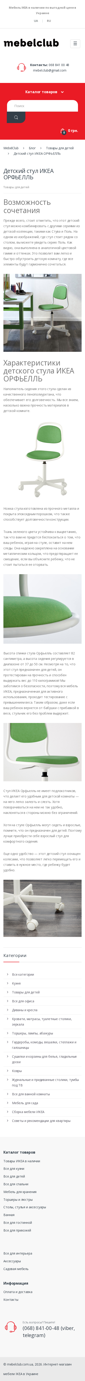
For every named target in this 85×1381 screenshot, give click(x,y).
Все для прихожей (17, 1230)
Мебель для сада (25, 1103)
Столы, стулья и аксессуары (24, 1207)
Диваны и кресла (24, 1010)
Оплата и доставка (17, 1292)
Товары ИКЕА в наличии (21, 1161)
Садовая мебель (16, 1269)
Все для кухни (13, 1168)
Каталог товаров (41, 91)
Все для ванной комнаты (31, 1094)
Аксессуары (12, 1261)
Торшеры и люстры (18, 1199)
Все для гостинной (17, 1222)
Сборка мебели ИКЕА (28, 1112)
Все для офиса (23, 1001)
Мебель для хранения (19, 1192)
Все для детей (14, 1176)
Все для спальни (15, 1184)
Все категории (23, 974)
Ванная (9, 1215)
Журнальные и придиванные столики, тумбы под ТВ (45, 1082)
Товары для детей (16, 187)
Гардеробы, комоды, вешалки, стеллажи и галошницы (44, 1045)
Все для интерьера (17, 1253)
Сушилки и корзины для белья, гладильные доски (44, 1059)
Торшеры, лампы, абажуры (32, 1033)
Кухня (16, 983)
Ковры (17, 1071)
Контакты (10, 1299)
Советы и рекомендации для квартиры (41, 1121)
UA (36, 21)
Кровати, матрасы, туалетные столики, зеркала (42, 1021)
